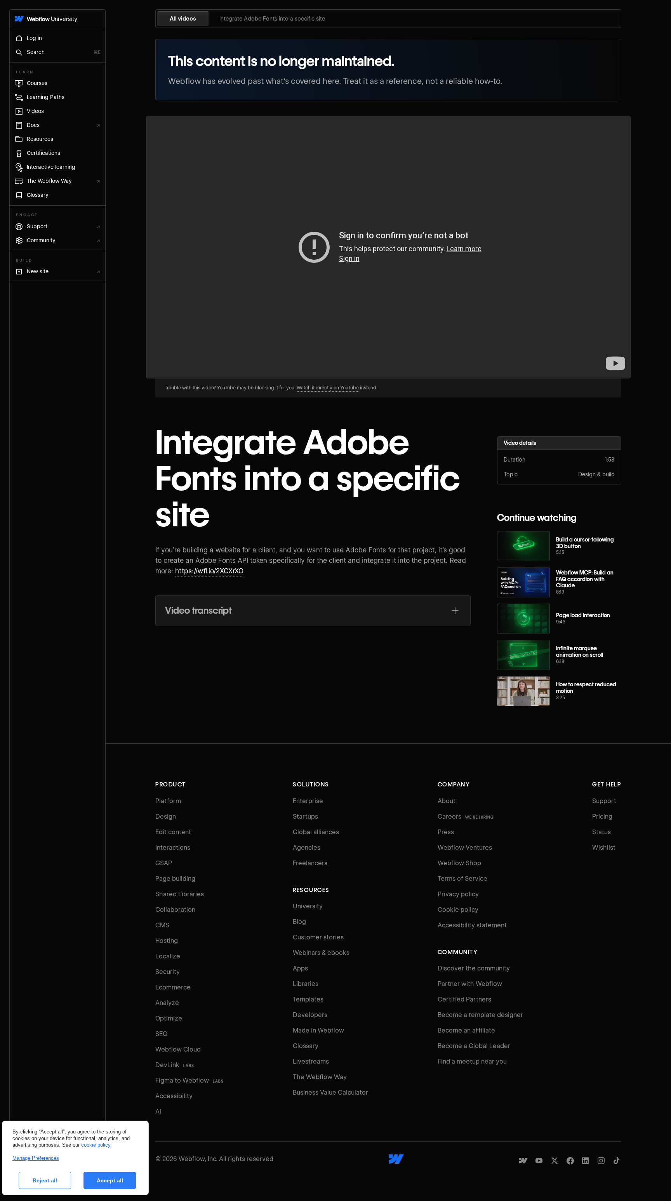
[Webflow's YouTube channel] (539, 1160)
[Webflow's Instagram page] (601, 1160)
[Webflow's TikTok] (616, 1160)
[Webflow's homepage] (396, 1159)
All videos (183, 19)
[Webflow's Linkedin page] (585, 1160)
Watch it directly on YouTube (328, 387)
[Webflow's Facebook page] (570, 1160)
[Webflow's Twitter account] (554, 1160)
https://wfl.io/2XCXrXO (209, 571)
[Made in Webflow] (523, 1160)
